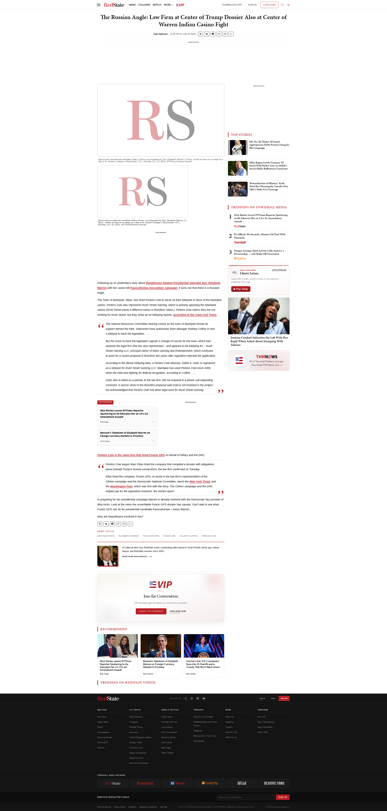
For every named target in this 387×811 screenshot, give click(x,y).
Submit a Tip (231, 732)
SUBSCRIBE (269, 4)
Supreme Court (136, 758)
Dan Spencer (161, 33)
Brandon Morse (168, 737)
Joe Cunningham (169, 732)
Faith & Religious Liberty (140, 737)
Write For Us (231, 737)
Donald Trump (136, 727)
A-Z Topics (135, 710)
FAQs (273, 698)
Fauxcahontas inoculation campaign (153, 287)
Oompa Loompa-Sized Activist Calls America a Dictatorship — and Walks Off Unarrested (259, 252)
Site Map (163, 807)
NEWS (132, 4)
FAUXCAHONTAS (151, 536)
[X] (185, 698)
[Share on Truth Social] (206, 34)
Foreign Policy (135, 742)
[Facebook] (197, 698)
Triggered (198, 731)
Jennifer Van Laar (169, 722)
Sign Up (283, 797)
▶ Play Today (241, 288)
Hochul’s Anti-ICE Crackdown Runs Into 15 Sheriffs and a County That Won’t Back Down (203, 664)
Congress (133, 722)
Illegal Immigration (137, 753)
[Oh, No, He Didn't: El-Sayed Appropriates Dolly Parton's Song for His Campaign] (238, 147)
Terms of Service (104, 807)
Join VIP (284, 698)
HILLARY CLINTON (189, 536)
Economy (133, 732)
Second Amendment (138, 763)
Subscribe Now (178, 611)
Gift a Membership (266, 722)
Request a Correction (148, 807)
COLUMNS (144, 4)
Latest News (102, 722)
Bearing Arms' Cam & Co (205, 736)
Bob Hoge (104, 674)
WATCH (157, 4)
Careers (229, 727)
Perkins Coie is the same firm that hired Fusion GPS (131, 455)
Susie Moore (167, 727)
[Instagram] (191, 698)
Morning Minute (104, 737)
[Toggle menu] (99, 5)
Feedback (132, 807)
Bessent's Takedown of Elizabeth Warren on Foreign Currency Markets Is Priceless (160, 664)
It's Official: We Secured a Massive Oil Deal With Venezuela (259, 235)
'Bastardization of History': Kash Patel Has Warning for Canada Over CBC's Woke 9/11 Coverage (268, 186)
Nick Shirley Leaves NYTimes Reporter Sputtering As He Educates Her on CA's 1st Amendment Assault (115, 665)
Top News (101, 717)
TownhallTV (102, 742)
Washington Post (121, 486)
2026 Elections (136, 717)
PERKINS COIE (209, 536)
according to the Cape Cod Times (194, 314)
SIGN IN (252, 4)
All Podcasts (199, 741)
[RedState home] (108, 698)
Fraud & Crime (136, 747)
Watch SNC (263, 732)
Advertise (230, 722)
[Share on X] (200, 34)
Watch (100, 727)
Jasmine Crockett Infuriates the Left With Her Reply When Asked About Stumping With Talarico (259, 341)
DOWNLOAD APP (232, 4)
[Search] (282, 5)
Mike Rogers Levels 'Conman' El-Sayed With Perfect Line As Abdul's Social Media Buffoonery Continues (268, 165)
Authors (100, 747)
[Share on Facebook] (212, 34)
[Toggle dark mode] (288, 5)
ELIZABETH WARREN (129, 536)
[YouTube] (203, 698)
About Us (230, 717)
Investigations (103, 732)
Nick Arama (148, 674)
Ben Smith (190, 674)
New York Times (200, 481)
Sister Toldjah (167, 753)
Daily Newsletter (265, 727)
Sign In (262, 698)
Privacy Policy (119, 807)
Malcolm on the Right (203, 717)
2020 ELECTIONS (106, 536)
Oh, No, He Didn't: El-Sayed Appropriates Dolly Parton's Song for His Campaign (269, 145)
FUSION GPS (169, 536)
